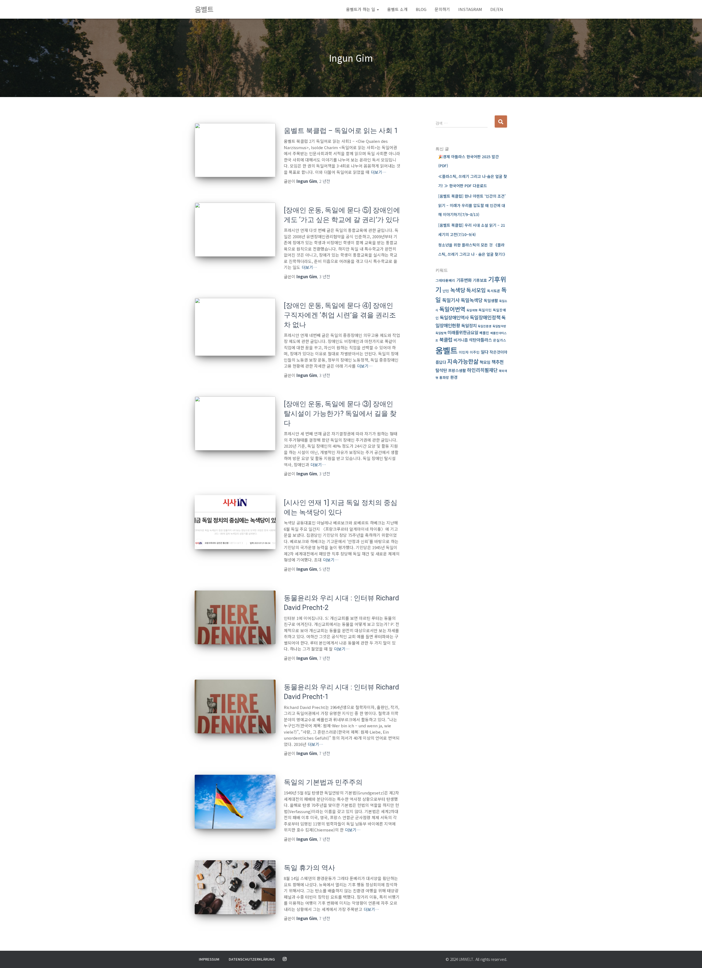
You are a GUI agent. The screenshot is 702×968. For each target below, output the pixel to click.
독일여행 (471, 310)
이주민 (475, 352)
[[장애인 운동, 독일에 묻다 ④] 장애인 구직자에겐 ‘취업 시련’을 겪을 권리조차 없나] (235, 327)
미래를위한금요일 (463, 332)
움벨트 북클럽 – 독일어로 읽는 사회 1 (341, 131)
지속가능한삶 (463, 361)
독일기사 (451, 300)
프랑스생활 (457, 370)
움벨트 (446, 350)
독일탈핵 (440, 333)
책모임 (485, 362)
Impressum (209, 959)
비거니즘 (461, 340)
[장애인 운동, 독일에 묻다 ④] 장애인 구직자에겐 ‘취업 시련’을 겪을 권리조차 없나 (340, 315)
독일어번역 (452, 309)
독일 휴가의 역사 (309, 868)
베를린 (484, 332)
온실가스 (499, 340)
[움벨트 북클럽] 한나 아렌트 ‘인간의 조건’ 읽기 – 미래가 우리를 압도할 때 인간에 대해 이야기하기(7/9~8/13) (472, 205)
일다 (484, 352)
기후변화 (464, 280)
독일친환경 (484, 326)
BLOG (421, 9)
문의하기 (442, 9)
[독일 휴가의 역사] (235, 887)
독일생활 (491, 300)
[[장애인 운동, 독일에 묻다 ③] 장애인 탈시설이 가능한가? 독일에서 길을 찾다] (235, 423)
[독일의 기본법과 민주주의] (235, 802)
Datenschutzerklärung (252, 959)
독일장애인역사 (454, 317)
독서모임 (476, 290)
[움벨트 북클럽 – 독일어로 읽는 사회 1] (235, 150)
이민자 (464, 352)
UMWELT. (466, 959)
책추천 (497, 361)
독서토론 (493, 290)
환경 (453, 377)
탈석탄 (441, 370)
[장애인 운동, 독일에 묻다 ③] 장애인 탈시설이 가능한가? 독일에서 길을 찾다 (340, 413)
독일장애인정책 (485, 317)
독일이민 (485, 310)
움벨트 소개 (397, 9)
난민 (446, 290)
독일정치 (469, 325)
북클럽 (445, 339)
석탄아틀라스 (480, 340)
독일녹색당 (472, 300)
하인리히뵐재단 (482, 370)
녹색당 (457, 290)
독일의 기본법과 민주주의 (323, 782)
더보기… (378, 172)
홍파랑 (444, 377)
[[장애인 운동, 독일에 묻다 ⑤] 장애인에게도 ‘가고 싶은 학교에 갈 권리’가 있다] (235, 230)
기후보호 (480, 280)
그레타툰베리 (445, 280)
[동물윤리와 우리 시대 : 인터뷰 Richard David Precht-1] (235, 707)
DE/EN (496, 9)
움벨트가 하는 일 (361, 9)
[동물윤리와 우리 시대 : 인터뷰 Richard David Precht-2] (235, 618)
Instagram (470, 9)
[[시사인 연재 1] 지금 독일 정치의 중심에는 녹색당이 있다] (235, 522)
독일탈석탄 (499, 326)
